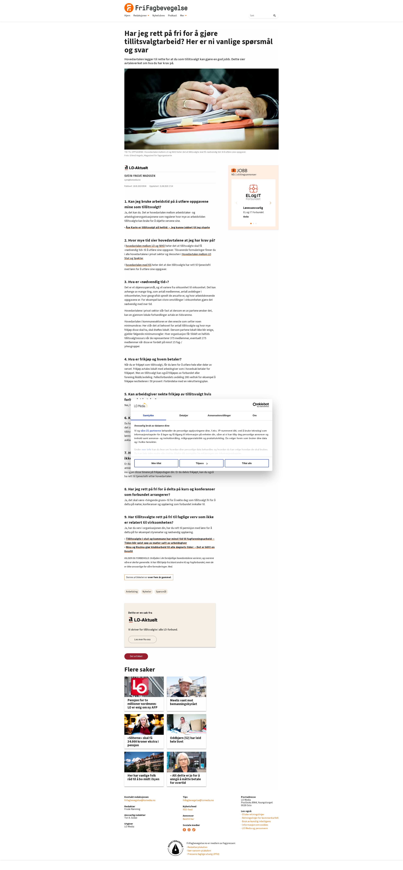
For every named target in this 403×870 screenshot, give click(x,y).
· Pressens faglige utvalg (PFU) (203, 854)
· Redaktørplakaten (197, 847)
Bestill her (188, 819)
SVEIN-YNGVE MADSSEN (139, 176)
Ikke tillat (156, 463)
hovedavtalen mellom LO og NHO (145, 246)
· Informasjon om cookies (254, 825)
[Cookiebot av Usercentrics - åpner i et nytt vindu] (255, 405)
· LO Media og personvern (254, 828)
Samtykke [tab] (148, 415)
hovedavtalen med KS (138, 265)
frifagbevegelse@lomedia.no (139, 800)
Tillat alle (247, 463)
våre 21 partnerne (151, 430)
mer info (146, 449)
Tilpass (200, 463)
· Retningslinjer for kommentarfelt (260, 818)
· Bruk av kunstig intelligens (256, 821)
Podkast (172, 15)
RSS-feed (187, 809)
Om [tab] (255, 415)
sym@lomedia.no (132, 179)
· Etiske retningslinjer (252, 814)
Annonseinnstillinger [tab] (219, 415)
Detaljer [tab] (183, 415)
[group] (253, 202)
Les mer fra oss (142, 639)
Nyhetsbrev (158, 15)
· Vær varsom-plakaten (199, 850)
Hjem (127, 15)
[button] (270, 202)
